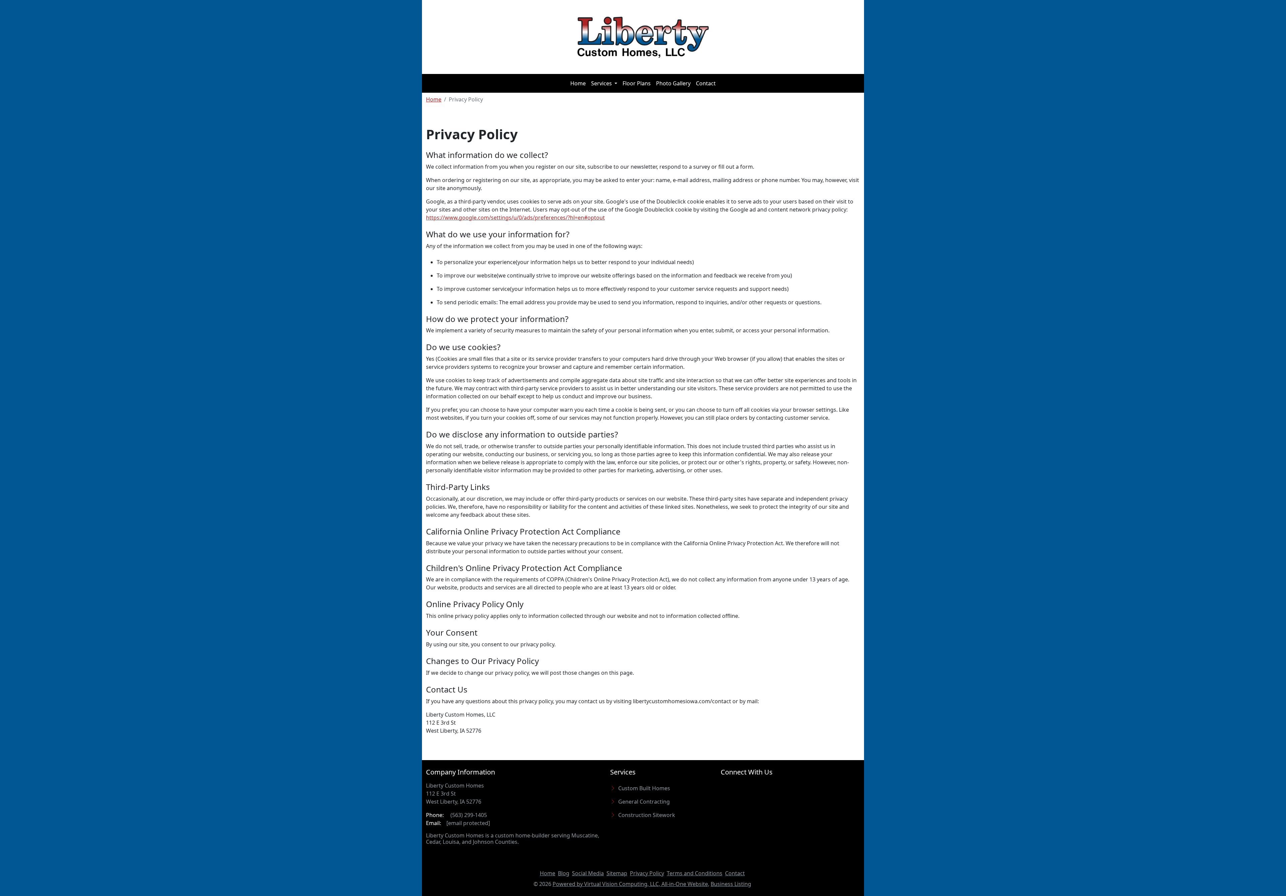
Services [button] (602, 83)
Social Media (588, 873)
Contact (706, 83)
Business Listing (731, 884)
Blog (563, 873)
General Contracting (644, 801)
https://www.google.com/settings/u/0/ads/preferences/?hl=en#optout (515, 217)
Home (578, 83)
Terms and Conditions (694, 873)
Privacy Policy (647, 873)
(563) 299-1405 (468, 815)
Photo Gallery (673, 83)
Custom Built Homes (644, 788)
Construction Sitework (646, 815)
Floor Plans (637, 83)
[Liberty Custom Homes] (643, 37)
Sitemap (616, 873)
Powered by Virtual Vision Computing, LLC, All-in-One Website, (631, 884)
